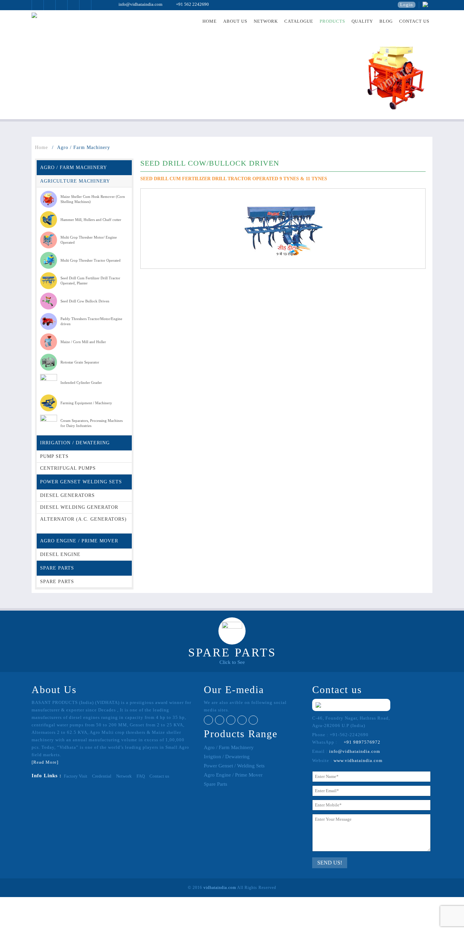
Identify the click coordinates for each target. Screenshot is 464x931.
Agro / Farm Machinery (229, 747)
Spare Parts (215, 784)
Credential (101, 776)
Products (332, 21)
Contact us (414, 21)
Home (209, 21)
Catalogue (298, 21)
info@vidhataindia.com (137, 4)
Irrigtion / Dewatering (227, 756)
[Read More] (45, 762)
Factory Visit (75, 776)
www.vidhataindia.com (358, 760)
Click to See (232, 662)
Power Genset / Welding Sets (234, 765)
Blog (386, 21)
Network (266, 21)
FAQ (141, 776)
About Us (235, 21)
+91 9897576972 (359, 742)
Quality (362, 21)
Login (406, 4)
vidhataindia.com (219, 887)
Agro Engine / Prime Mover (233, 775)
